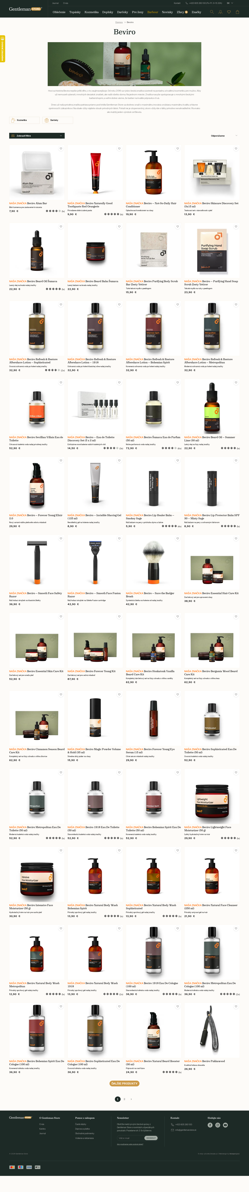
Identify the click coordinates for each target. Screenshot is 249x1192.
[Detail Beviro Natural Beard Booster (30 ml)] (153, 1030)
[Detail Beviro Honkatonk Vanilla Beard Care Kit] (153, 640)
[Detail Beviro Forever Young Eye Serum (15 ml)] (153, 718)
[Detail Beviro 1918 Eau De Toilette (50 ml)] (95, 796)
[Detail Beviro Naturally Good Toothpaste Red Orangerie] (95, 172)
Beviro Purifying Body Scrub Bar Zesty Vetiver (152, 283)
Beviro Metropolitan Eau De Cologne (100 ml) (210, 984)
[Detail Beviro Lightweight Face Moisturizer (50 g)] (212, 796)
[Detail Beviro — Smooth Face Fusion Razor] (95, 562)
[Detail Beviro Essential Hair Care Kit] (212, 562)
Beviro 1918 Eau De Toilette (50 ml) (93, 829)
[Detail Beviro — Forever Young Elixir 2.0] (37, 484)
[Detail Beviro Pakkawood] (212, 1030)
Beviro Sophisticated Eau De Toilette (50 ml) (210, 751)
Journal (55, 3)
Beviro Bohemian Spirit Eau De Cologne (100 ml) (36, 1062)
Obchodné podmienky (84, 1133)
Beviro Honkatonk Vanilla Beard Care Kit (150, 673)
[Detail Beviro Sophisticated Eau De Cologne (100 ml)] (95, 1030)
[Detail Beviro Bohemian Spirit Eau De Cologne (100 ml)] (37, 1030)
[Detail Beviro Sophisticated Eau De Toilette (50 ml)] (212, 718)
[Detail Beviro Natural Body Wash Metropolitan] (37, 952)
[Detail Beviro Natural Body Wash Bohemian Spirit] (95, 874)
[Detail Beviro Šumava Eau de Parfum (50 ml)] (153, 406)
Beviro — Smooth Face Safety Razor (35, 595)
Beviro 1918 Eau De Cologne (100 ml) (152, 984)
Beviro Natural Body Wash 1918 (93, 984)
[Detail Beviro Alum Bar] (37, 172)
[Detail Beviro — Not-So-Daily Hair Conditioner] (153, 172)
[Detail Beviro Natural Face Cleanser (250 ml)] (212, 874)
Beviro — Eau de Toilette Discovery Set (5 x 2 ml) (91, 439)
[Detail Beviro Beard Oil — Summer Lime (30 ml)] (212, 406)
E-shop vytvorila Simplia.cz (207, 1154)
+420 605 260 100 (183, 1124)
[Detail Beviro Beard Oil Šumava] (37, 250)
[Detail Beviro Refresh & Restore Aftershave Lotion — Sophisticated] (37, 328)
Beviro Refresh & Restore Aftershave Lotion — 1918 (92, 361)
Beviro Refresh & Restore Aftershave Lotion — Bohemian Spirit (150, 361)
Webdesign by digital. (229, 1154)
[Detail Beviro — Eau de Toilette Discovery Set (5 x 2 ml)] (95, 406)
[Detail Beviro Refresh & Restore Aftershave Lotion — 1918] (95, 328)
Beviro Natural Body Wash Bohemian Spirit (93, 906)
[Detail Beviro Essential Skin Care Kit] (37, 640)
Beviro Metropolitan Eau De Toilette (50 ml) (35, 829)
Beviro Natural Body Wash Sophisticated (151, 906)
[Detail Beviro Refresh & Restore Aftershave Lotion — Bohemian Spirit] (153, 328)
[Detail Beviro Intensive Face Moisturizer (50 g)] (37, 874)
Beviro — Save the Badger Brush (150, 595)
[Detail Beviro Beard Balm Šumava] (95, 250)
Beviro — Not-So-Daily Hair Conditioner (151, 205)
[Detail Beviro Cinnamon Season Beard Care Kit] (37, 718)
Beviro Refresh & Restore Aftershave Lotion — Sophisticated (33, 361)
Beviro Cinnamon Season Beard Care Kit (37, 751)
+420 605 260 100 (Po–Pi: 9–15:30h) (205, 3)
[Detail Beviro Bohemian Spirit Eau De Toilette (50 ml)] (153, 796)
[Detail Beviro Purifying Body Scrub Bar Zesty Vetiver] (153, 250)
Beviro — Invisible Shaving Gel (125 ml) (94, 517)
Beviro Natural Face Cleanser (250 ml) (210, 906)
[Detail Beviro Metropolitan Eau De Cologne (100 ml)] (212, 952)
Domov (119, 22)
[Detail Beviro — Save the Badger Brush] (153, 562)
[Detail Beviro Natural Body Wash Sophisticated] (153, 874)
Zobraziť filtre (24, 135)
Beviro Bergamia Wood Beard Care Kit (211, 673)
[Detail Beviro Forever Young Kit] (95, 640)
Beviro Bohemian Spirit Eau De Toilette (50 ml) (153, 829)
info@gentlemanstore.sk (185, 1130)
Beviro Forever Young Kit (100, 671)
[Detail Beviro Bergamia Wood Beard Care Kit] (212, 640)
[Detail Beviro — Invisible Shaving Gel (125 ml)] (95, 484)
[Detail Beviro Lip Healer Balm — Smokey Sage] (153, 484)
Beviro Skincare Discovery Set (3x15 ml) (211, 205)
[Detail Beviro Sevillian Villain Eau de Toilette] (37, 406)
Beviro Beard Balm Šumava (101, 281)
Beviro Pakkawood (213, 1061)
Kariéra (42, 1129)
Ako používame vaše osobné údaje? (130, 1144)
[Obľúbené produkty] (229, 12)
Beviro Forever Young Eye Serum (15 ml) (150, 751)
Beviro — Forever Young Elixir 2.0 (35, 517)
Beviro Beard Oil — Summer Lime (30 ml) (209, 439)
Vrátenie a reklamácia (84, 1138)
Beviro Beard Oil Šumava (42, 281)
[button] (61, 148)
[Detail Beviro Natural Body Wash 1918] (95, 952)
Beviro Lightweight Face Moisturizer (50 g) (207, 829)
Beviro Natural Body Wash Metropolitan (34, 984)
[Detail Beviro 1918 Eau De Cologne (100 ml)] (153, 952)
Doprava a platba (82, 1129)
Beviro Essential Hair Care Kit (220, 593)
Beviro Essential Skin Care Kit (45, 671)
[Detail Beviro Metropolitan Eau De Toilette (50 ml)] (37, 796)
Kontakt (177, 3)
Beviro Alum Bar (37, 203)
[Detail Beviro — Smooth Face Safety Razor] (37, 562)
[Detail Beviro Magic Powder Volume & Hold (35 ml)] (95, 718)
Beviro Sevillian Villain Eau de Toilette (36, 439)
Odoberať (151, 1138)
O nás (65, 3)
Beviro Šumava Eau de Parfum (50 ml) (153, 439)
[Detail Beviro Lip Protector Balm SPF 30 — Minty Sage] (212, 484)
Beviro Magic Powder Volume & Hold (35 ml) (94, 751)
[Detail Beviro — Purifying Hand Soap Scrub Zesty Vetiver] (212, 250)
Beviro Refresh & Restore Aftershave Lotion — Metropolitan (208, 361)
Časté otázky (80, 1124)
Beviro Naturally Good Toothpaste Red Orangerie (90, 205)
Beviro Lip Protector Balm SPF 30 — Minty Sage (212, 517)
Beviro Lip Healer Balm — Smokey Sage (150, 517)
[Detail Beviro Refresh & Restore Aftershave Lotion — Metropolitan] (212, 328)
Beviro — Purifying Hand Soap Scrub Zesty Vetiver (211, 283)
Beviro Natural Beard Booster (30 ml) (153, 1062)
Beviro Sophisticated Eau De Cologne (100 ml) (94, 1062)
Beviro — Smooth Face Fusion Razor (94, 595)
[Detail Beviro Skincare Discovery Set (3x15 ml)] (212, 172)
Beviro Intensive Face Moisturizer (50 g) (31, 906)
